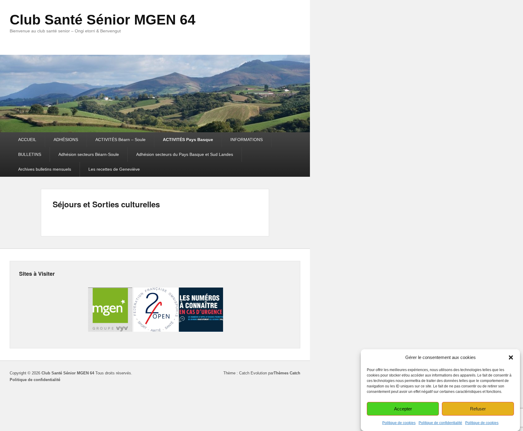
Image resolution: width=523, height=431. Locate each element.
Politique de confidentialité (440, 423)
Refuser (478, 408)
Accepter (403, 408)
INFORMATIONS (246, 139)
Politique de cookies (399, 423)
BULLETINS (29, 154)
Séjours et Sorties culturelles (106, 204)
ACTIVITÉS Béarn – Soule (120, 139)
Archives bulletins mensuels (44, 169)
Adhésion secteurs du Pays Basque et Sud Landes (184, 154)
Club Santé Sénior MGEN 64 (103, 20)
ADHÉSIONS (66, 139)
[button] (511, 357)
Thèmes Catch (287, 373)
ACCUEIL (27, 139)
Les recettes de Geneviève (114, 169)
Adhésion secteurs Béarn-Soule (88, 154)
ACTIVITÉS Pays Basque (188, 139)
